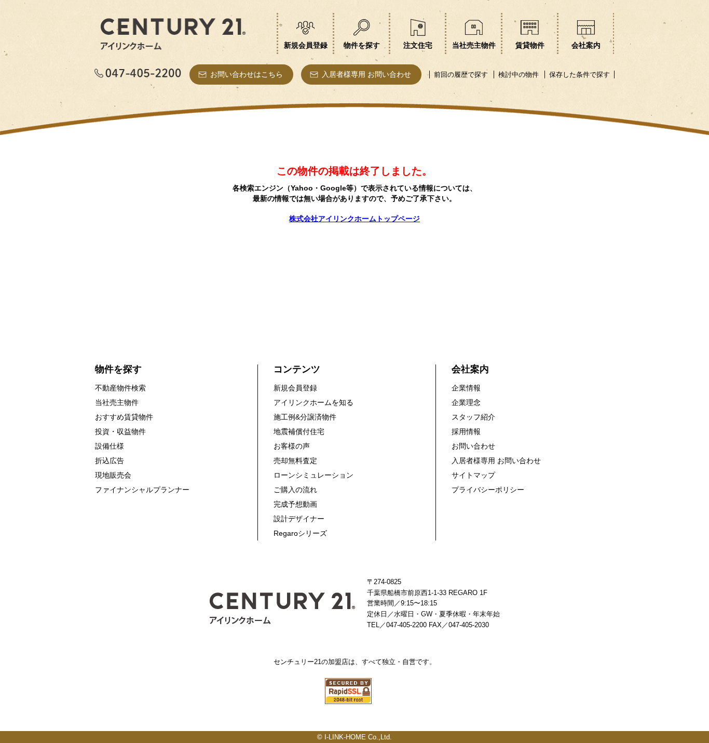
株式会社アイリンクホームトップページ (354, 218)
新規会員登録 (295, 388)
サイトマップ (473, 475)
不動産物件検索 (120, 388)
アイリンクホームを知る (313, 402)
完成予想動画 (295, 504)
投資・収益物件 (120, 431)
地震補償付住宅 (299, 431)
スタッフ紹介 (473, 417)
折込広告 (109, 460)
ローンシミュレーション (313, 475)
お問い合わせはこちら (246, 74)
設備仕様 (109, 446)
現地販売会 (113, 475)
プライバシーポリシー (488, 489)
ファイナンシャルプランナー (142, 489)
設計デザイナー (299, 519)
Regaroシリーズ (300, 533)
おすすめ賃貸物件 (124, 417)
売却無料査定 (295, 460)
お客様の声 (292, 446)
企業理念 (466, 402)
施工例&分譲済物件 (305, 417)
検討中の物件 (518, 74)
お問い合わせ (473, 446)
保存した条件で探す (579, 74)
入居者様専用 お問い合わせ (366, 74)
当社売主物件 (117, 402)
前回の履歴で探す (461, 74)
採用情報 (466, 431)
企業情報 (466, 388)
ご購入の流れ (295, 489)
